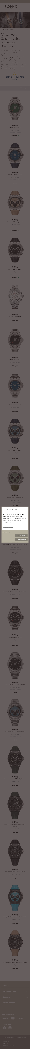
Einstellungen (6, 532)
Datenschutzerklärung (8, 527)
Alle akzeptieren (21, 539)
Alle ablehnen (21, 535)
